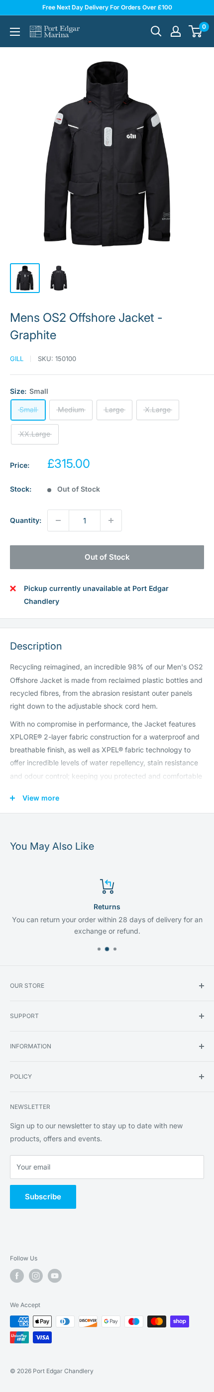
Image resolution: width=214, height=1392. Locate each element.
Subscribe (43, 1196)
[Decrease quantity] (58, 520)
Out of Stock (107, 557)
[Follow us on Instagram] (36, 1276)
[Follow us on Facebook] (17, 1276)
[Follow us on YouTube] (55, 1276)
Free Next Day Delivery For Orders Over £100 (107, 7)
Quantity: (25, 520)
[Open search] (156, 31)
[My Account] (176, 31)
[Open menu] (15, 32)
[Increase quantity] (111, 520)
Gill (16, 359)
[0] (196, 31)
